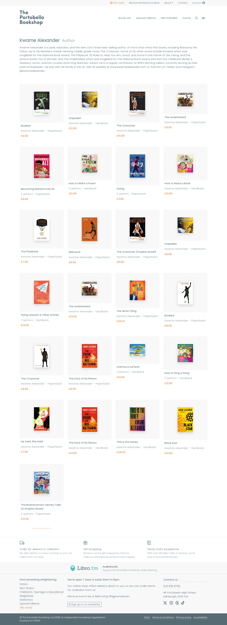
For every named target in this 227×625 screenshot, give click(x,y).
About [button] (167, 2)
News (144, 2)
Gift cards (118, 2)
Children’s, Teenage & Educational (41, 592)
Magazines (26, 596)
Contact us (170, 579)
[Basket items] (203, 18)
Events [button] (186, 18)
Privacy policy (183, 617)
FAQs (147, 617)
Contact (182, 2)
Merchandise (169, 18)
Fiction (24, 584)
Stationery (26, 600)
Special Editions (146, 18)
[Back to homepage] (32, 18)
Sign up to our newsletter (86, 604)
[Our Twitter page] (165, 603)
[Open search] (196, 18)
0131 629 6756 (171, 586)
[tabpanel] (113, 307)
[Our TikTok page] (182, 603)
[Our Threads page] (177, 603)
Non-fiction (27, 588)
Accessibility (200, 617)
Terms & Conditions (163, 617)
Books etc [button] (124, 18)
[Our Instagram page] (171, 603)
